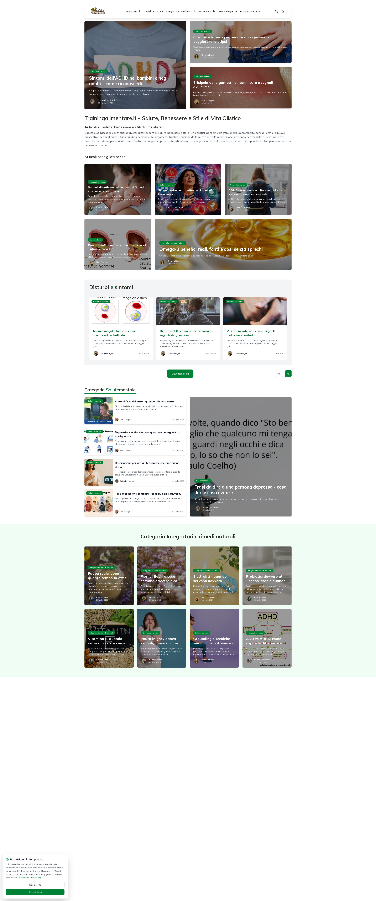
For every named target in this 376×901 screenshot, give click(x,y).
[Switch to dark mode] (283, 11)
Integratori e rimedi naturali (180, 11)
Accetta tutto (35, 892)
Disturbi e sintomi (153, 11)
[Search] (276, 11)
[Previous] (279, 373)
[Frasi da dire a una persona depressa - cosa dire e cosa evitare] (241, 456)
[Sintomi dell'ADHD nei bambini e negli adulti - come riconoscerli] (135, 65)
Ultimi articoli (133, 11)
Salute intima (95, 240)
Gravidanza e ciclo (250, 11)
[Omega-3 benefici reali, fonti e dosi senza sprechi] (223, 244)
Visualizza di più (180, 373)
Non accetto (35, 885)
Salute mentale (207, 11)
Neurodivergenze (228, 11)
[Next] (288, 373)
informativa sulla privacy (29, 877)
